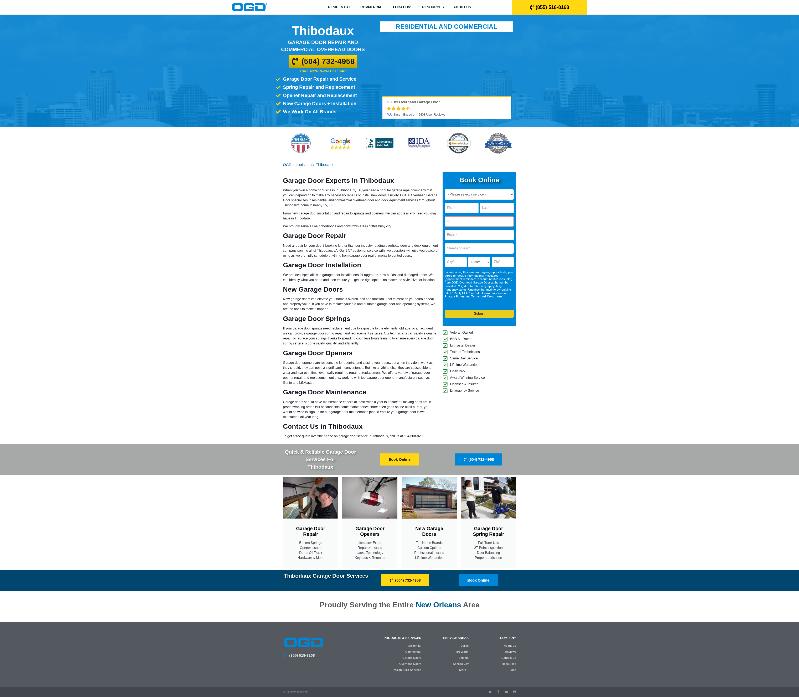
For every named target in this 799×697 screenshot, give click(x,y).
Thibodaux (324, 165)
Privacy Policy (455, 296)
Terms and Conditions (487, 296)
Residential (339, 7)
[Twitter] (490, 691)
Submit (479, 313)
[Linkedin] (514, 691)
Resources (433, 7)
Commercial (371, 7)
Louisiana (304, 165)
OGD (287, 165)
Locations (403, 7)
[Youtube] (506, 691)
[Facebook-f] (498, 691)
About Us (462, 7)
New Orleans (438, 604)
